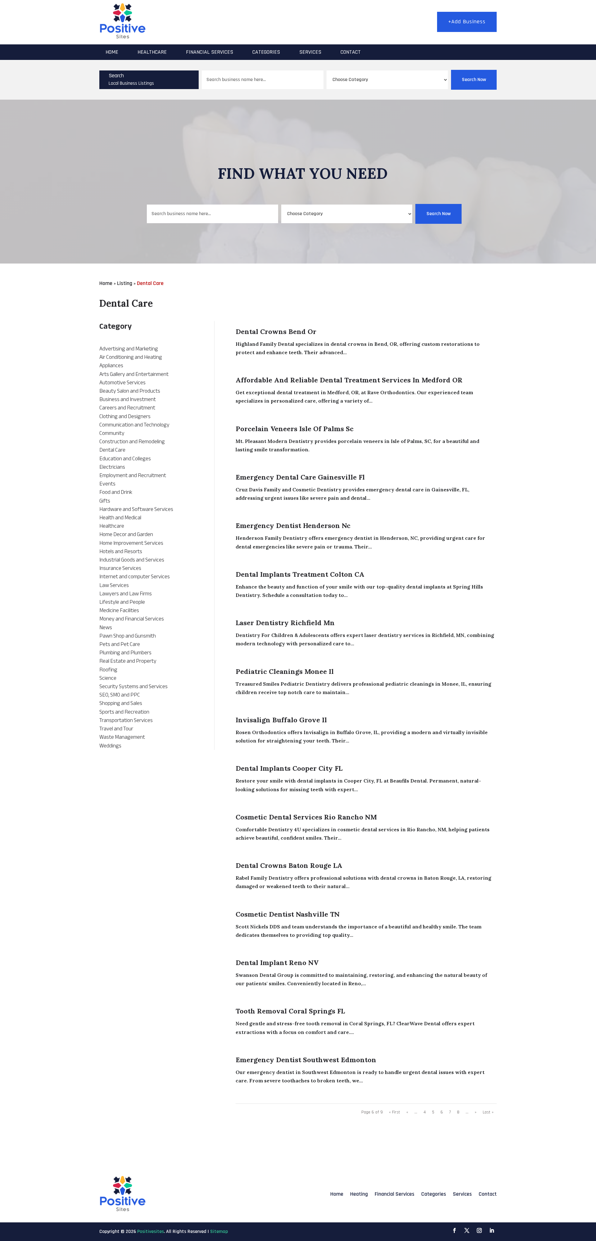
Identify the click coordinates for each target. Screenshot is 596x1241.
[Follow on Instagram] (479, 1230)
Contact (351, 52)
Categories (266, 52)
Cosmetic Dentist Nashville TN (288, 914)
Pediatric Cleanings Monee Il (285, 671)
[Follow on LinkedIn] (492, 1230)
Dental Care (150, 283)
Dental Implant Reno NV (277, 962)
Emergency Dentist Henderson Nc (293, 525)
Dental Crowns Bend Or (276, 331)
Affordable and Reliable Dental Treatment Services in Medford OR (349, 380)
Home (112, 52)
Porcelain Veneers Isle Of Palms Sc (295, 428)
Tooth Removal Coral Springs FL (290, 1011)
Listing (124, 283)
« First (394, 1112)
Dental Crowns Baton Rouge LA (289, 865)
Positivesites (150, 1231)
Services (310, 52)
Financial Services (209, 52)
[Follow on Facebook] (454, 1230)
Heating (359, 1194)
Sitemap (219, 1231)
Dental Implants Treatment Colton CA (300, 574)
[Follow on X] (467, 1230)
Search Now (474, 79)
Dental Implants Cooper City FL (289, 768)
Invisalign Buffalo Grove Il (281, 719)
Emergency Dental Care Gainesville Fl (300, 477)
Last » (488, 1112)
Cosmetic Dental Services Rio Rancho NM (306, 817)
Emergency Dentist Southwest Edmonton (306, 1059)
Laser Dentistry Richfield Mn (285, 622)
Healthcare (152, 52)
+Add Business (466, 21)
